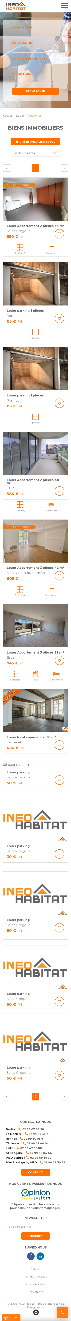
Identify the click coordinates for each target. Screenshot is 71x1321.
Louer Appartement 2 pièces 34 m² (35, 226)
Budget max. (22, 74)
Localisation (23, 43)
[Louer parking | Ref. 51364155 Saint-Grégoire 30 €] (35, 819)
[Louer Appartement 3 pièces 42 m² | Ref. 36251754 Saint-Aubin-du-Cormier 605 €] (35, 541)
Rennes (11, 1138)
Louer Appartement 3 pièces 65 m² (35, 652)
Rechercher (35, 91)
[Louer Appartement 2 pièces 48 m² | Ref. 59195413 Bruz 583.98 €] (35, 453)
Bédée (11, 1129)
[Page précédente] (6, 168)
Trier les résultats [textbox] (24, 153)
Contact (35, 1172)
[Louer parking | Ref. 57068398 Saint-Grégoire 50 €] (35, 765)
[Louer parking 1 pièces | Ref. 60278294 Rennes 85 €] (35, 283)
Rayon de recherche (28, 58)
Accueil (35, 1269)
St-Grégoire (14, 1153)
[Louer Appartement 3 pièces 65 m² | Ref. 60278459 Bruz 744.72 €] (35, 625)
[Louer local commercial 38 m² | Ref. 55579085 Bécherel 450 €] (35, 710)
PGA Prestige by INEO (21, 1162)
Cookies (13, 1317)
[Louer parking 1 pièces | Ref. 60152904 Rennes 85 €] (35, 368)
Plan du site (35, 1292)
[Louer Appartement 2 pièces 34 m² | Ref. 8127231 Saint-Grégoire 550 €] (35, 199)
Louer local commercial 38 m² (31, 737)
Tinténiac (13, 1143)
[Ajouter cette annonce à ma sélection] (59, 233)
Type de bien (22, 27)
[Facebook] (31, 1256)
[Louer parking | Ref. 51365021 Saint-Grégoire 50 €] (35, 893)
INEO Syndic (14, 1157)
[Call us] (62, 1312)
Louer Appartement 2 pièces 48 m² (33, 481)
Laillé (9, 1148)
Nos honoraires (35, 1284)
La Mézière (14, 1134)
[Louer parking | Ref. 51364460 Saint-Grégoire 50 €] (35, 1040)
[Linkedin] (40, 1256)
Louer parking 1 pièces (25, 310)
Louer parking (18, 772)
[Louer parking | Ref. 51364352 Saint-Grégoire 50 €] (35, 967)
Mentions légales (35, 1276)
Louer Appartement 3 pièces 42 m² (35, 568)
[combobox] (35, 33)
